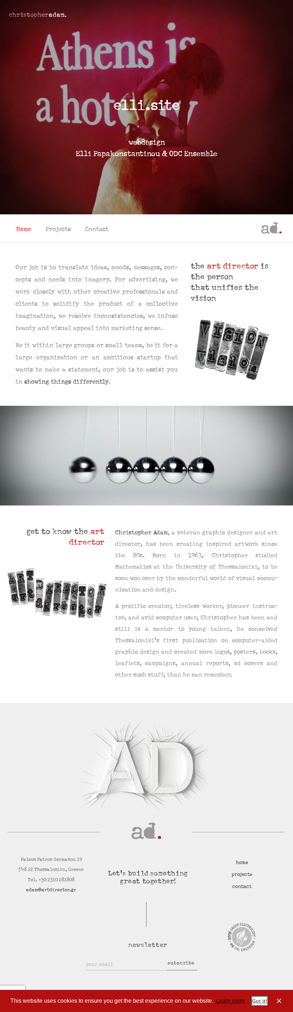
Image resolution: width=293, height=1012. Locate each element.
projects (242, 874)
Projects (58, 229)
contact (242, 886)
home (242, 863)
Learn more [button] (230, 1001)
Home (23, 229)
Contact (97, 229)
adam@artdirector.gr (51, 889)
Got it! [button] (259, 1001)
